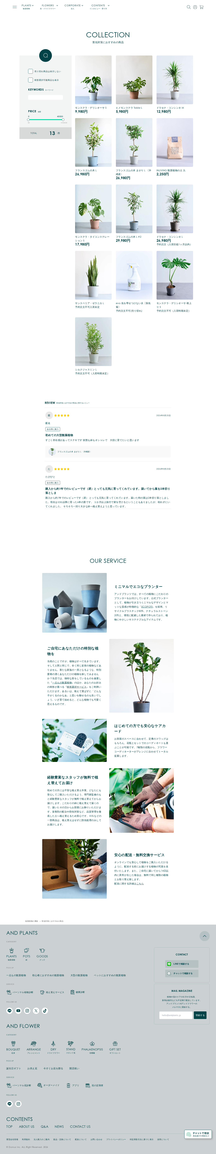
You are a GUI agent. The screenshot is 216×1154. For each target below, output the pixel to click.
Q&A (45, 1127)
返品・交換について (62, 1139)
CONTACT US (80, 1127)
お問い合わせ (96, 1139)
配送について (81, 1139)
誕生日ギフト (13, 1068)
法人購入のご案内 (41, 1139)
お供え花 (32, 1068)
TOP (9, 1127)
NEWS (59, 1127)
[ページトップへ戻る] (182, 936)
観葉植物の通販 (31, 921)
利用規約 (26, 1139)
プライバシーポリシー (116, 1139)
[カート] (201, 7)
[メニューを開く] (15, 7)
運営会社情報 (12, 1139)
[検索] (189, 7)
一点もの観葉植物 (62, 682)
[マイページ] (195, 7)
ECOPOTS (147, 606)
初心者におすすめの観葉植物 (48, 975)
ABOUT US (26, 1127)
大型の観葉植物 (79, 975)
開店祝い (74, 1068)
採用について (163, 1139)
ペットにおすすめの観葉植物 (110, 975)
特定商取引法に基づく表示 (142, 1139)
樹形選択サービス (76, 686)
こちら (140, 883)
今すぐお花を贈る (53, 1068)
